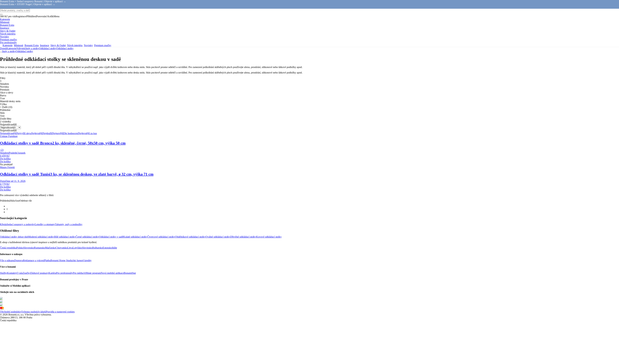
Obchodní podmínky (10, 311)
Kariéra (52, 273)
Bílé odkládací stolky (65, 236)
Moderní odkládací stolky (41, 236)
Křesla (3, 224)
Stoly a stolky (32, 48)
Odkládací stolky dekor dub (14, 236)
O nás (20, 273)
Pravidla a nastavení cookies (60, 311)
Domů (3, 48)
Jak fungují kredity (82, 260)
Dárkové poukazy (39, 273)
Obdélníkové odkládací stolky (190, 236)
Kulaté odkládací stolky (135, 236)
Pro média (78, 273)
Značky (26, 273)
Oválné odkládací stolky (218, 236)
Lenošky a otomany (45, 224)
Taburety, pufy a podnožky (68, 224)
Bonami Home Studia (61, 260)
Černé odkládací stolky (87, 236)
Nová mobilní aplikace (112, 273)
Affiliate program (92, 273)
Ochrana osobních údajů (33, 311)
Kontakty (12, 273)
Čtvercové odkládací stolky (161, 236)
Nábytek (20, 48)
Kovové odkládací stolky (269, 236)
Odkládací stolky (65, 48)
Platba (47, 260)
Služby (3, 273)
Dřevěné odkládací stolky (243, 236)
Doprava (18, 260)
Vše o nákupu (7, 260)
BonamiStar (130, 273)
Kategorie (11, 48)
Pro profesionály (64, 273)
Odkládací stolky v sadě (111, 236)
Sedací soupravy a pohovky (21, 224)
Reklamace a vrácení (33, 260)
